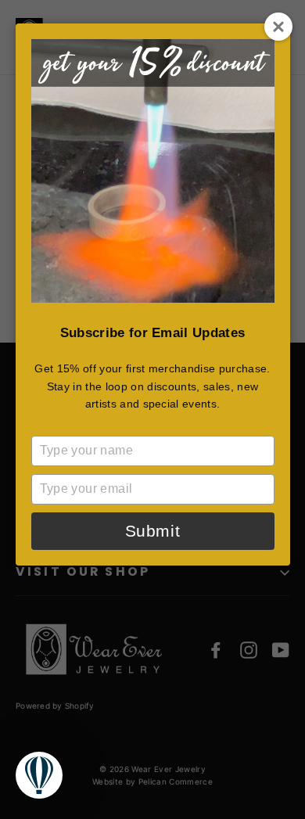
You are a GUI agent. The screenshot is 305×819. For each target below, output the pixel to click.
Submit (152, 531)
